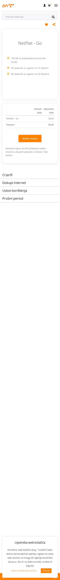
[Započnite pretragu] (54, 17)
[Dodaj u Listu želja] (46, 24)
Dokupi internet (14, 183)
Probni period (12, 198)
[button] (49, 5)
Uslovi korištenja (14, 190)
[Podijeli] (53, 25)
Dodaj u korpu (30, 138)
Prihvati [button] (46, 570)
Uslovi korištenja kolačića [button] (23, 570)
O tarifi (7, 175)
